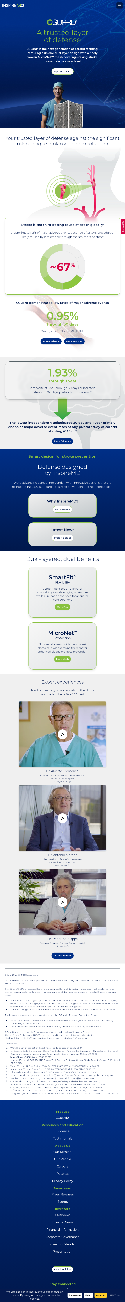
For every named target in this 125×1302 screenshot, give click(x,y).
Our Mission (62, 1152)
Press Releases (62, 538)
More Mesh (62, 659)
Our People (62, 1159)
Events (62, 1202)
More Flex (62, 607)
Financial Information (62, 1229)
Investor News (62, 1222)
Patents (63, 1174)
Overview (62, 1215)
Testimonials (62, 1138)
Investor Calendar (62, 1244)
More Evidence (51, 341)
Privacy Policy (62, 1181)
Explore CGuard (62, 71)
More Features (74, 341)
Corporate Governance (62, 1237)
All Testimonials (62, 955)
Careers (62, 1166)
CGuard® (62, 1118)
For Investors (62, 509)
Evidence (62, 1131)
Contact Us (62, 1269)
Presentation (62, 1251)
